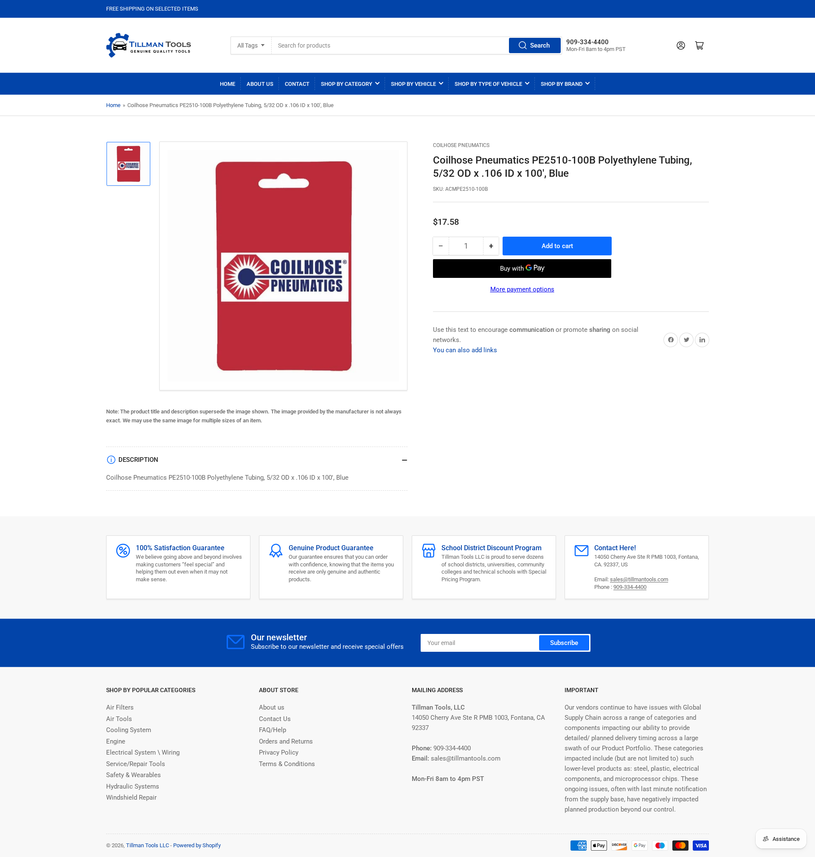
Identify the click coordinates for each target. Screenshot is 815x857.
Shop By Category (346, 84)
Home (227, 84)
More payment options (522, 289)
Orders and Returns (286, 741)
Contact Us (275, 719)
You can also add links (465, 350)
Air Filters (120, 707)
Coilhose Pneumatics (461, 145)
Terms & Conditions (287, 764)
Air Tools (119, 719)
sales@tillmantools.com (639, 579)
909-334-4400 (629, 587)
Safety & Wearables (133, 775)
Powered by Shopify (197, 845)
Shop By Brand (561, 84)
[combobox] (417, 45)
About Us (260, 84)
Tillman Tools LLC (147, 845)
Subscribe (564, 643)
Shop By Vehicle (413, 84)
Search (540, 45)
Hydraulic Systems (132, 786)
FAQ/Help (272, 730)
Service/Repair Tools (135, 764)
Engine (115, 741)
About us (271, 707)
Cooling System (128, 730)
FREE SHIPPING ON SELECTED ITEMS (152, 9)
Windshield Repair (131, 797)
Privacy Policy (278, 752)
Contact (297, 84)
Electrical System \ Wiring (143, 752)
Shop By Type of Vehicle (488, 84)
